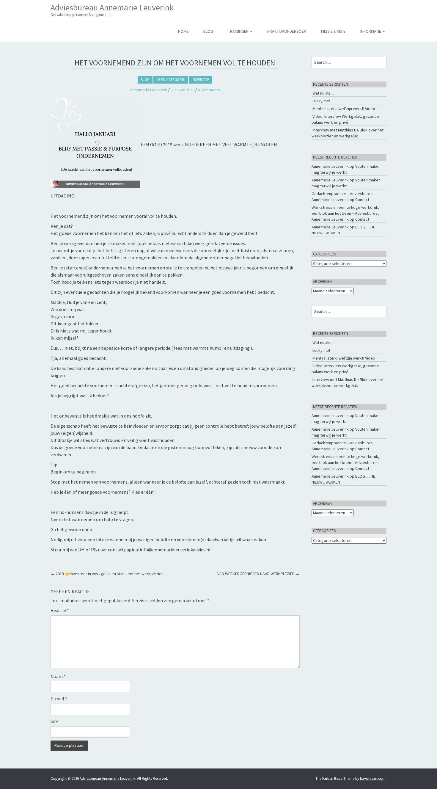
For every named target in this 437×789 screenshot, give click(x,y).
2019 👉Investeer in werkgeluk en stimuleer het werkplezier (107, 573)
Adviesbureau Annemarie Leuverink (112, 9)
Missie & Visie (333, 31)
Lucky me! (321, 100)
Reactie (60, 610)
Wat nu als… (323, 93)
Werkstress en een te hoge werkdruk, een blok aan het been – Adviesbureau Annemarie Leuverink (346, 213)
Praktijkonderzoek (286, 31)
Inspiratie (200, 79)
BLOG (145, 79)
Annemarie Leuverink (148, 89)
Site (55, 721)
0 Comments (209, 89)
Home (183, 31)
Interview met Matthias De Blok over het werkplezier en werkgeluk (347, 133)
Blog (208, 31)
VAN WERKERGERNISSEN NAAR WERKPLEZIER (258, 573)
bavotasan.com (373, 778)
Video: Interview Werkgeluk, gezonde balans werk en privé (345, 119)
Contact (362, 199)
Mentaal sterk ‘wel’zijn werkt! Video (343, 108)
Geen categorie (170, 79)
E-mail (59, 699)
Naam (58, 676)
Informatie (371, 31)
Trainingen (238, 31)
